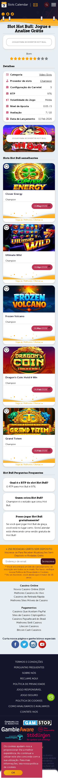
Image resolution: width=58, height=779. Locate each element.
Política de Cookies (29, 700)
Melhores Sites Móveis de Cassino (29, 600)
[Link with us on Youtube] (42, 644)
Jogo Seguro (29, 695)
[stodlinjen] (38, 740)
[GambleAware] (17, 729)
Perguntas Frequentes (29, 667)
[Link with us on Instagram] (33, 644)
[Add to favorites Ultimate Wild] (6, 227)
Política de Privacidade (29, 684)
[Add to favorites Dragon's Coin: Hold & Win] (6, 349)
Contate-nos (29, 711)
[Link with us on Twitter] (24, 644)
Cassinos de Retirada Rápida (29, 596)
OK (13, 772)
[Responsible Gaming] (46, 729)
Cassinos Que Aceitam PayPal (29, 611)
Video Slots (45, 74)
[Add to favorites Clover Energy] (6, 166)
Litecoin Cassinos (29, 626)
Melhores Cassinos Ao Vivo (29, 592)
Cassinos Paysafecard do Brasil (29, 618)
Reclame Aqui (29, 678)
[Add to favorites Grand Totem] (6, 411)
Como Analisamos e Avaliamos (29, 706)
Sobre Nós (29, 672)
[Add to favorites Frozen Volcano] (6, 288)
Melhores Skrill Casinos (29, 622)
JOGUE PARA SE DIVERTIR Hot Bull (29, 42)
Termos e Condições (29, 661)
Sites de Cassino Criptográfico (29, 615)
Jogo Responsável (29, 689)
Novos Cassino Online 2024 (29, 589)
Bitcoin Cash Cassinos (29, 629)
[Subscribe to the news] (34, 5)
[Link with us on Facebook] (15, 644)
